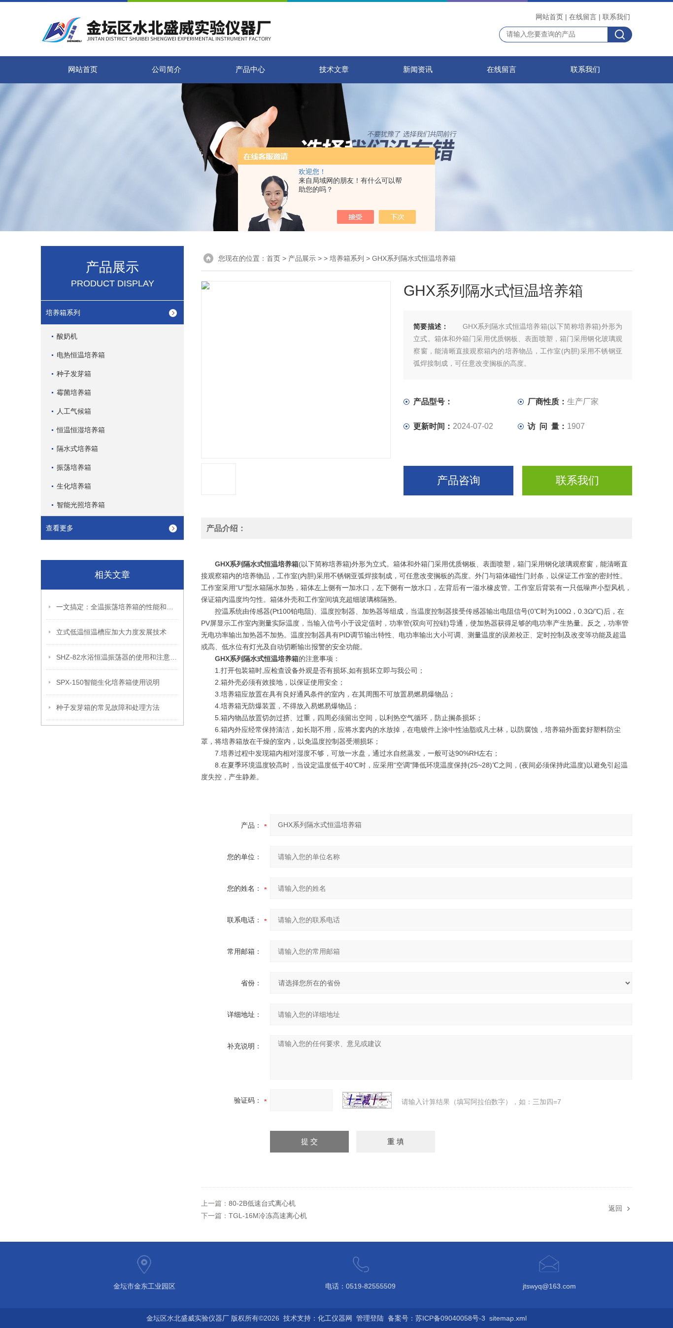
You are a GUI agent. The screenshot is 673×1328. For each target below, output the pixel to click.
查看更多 (59, 528)
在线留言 (583, 17)
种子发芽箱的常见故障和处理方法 (108, 707)
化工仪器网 (335, 1318)
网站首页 (549, 17)
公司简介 (166, 69)
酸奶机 (67, 336)
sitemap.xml (508, 1318)
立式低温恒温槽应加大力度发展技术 (111, 632)
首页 (273, 258)
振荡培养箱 (74, 467)
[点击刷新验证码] (367, 1100)
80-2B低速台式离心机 (262, 1203)
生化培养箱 (74, 486)
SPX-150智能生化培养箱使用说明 (108, 682)
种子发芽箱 (74, 374)
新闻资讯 (418, 69)
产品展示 (302, 258)
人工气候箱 (74, 411)
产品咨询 (458, 480)
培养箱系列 (63, 312)
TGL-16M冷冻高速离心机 (268, 1216)
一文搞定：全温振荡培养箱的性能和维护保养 (117, 607)
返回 (615, 1208)
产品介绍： (226, 528)
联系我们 (616, 17)
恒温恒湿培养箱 (81, 430)
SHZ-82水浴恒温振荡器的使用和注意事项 (117, 657)
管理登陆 (370, 1318)
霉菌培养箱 (74, 392)
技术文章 (334, 69)
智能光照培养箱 (81, 505)
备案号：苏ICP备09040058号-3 (436, 1318)
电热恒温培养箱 (81, 355)
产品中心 (250, 69)
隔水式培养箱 (77, 449)
